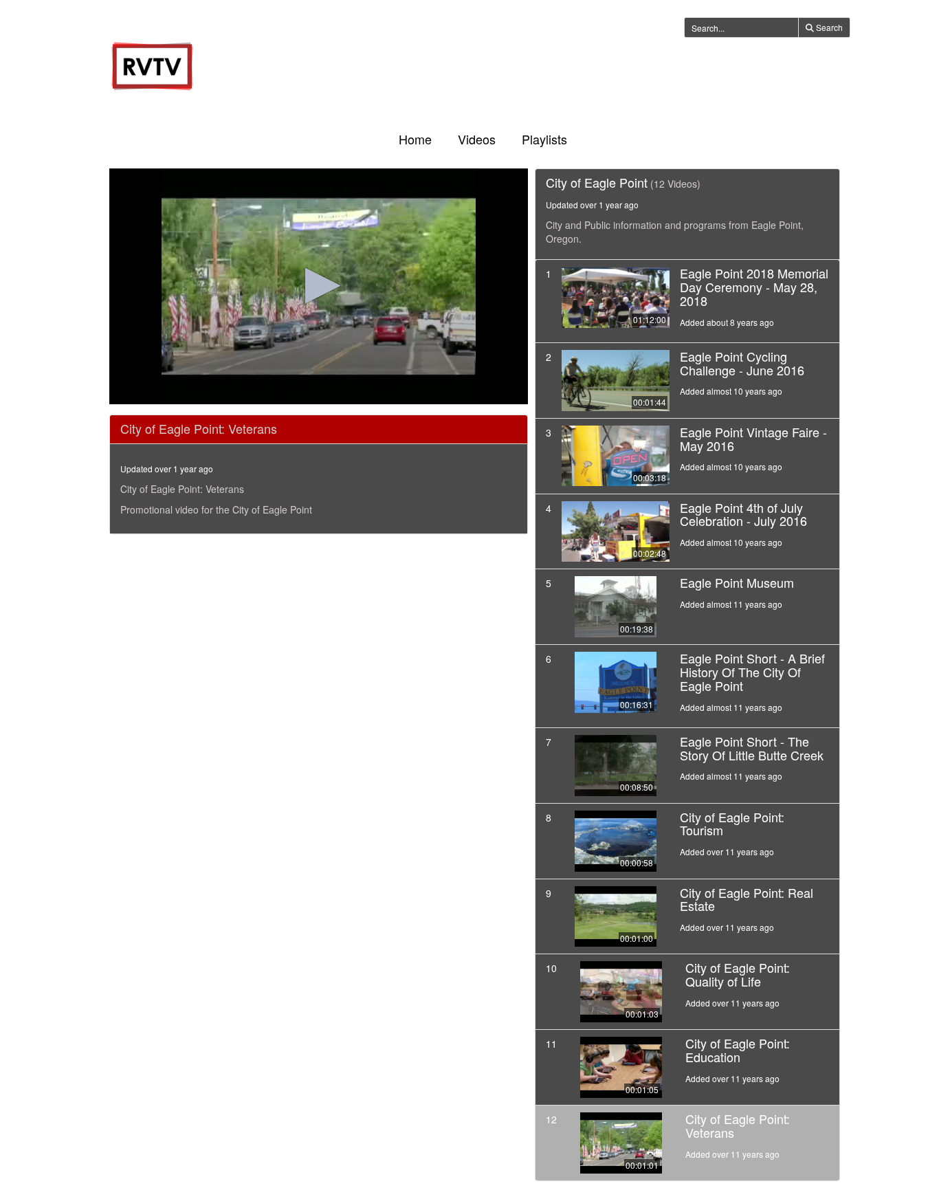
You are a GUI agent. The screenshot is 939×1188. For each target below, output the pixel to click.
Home (415, 139)
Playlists (544, 139)
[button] (318, 285)
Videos (477, 139)
